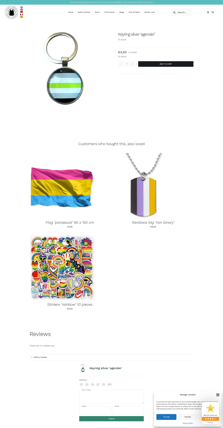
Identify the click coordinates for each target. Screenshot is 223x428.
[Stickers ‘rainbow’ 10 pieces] (62, 267)
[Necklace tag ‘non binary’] (145, 185)
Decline (188, 417)
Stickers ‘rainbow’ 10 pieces (69, 304)
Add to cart (166, 64)
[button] (218, 395)
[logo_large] (11, 7)
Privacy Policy (188, 423)
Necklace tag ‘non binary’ (153, 222)
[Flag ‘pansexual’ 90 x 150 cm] (62, 185)
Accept (166, 417)
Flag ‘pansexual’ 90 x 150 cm (70, 222)
